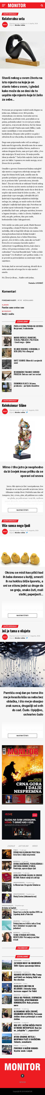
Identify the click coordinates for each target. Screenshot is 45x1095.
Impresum (22, 1082)
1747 (20, 300)
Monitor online (20, 25)
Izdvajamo (28, 300)
